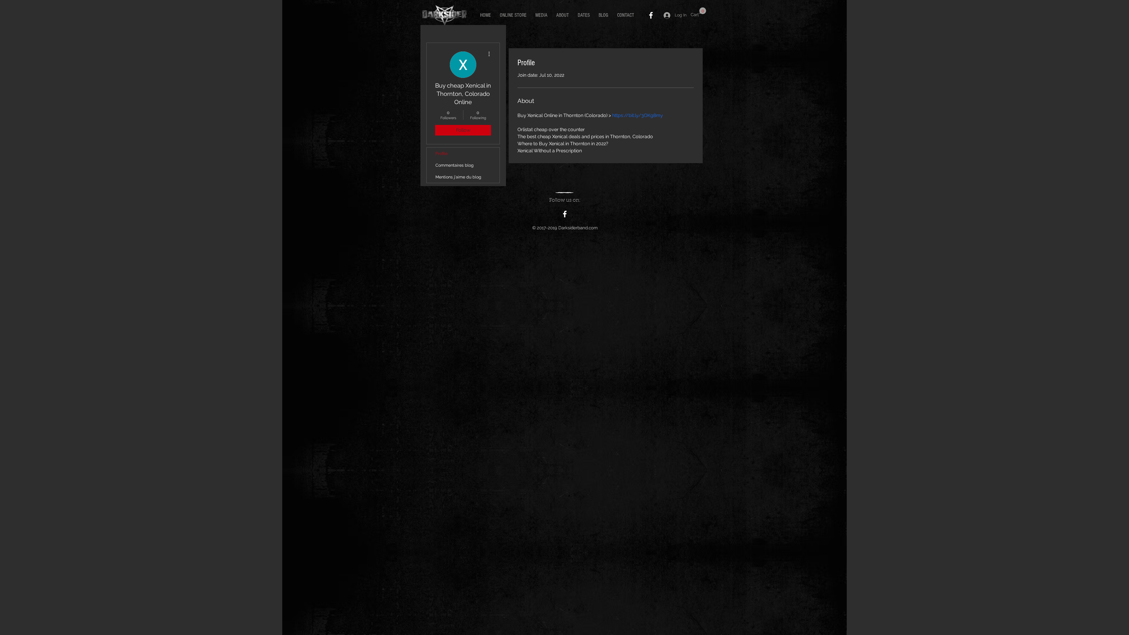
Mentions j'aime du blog (458, 177)
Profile (441, 153)
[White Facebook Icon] (651, 15)
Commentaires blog (454, 165)
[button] (698, 12)
